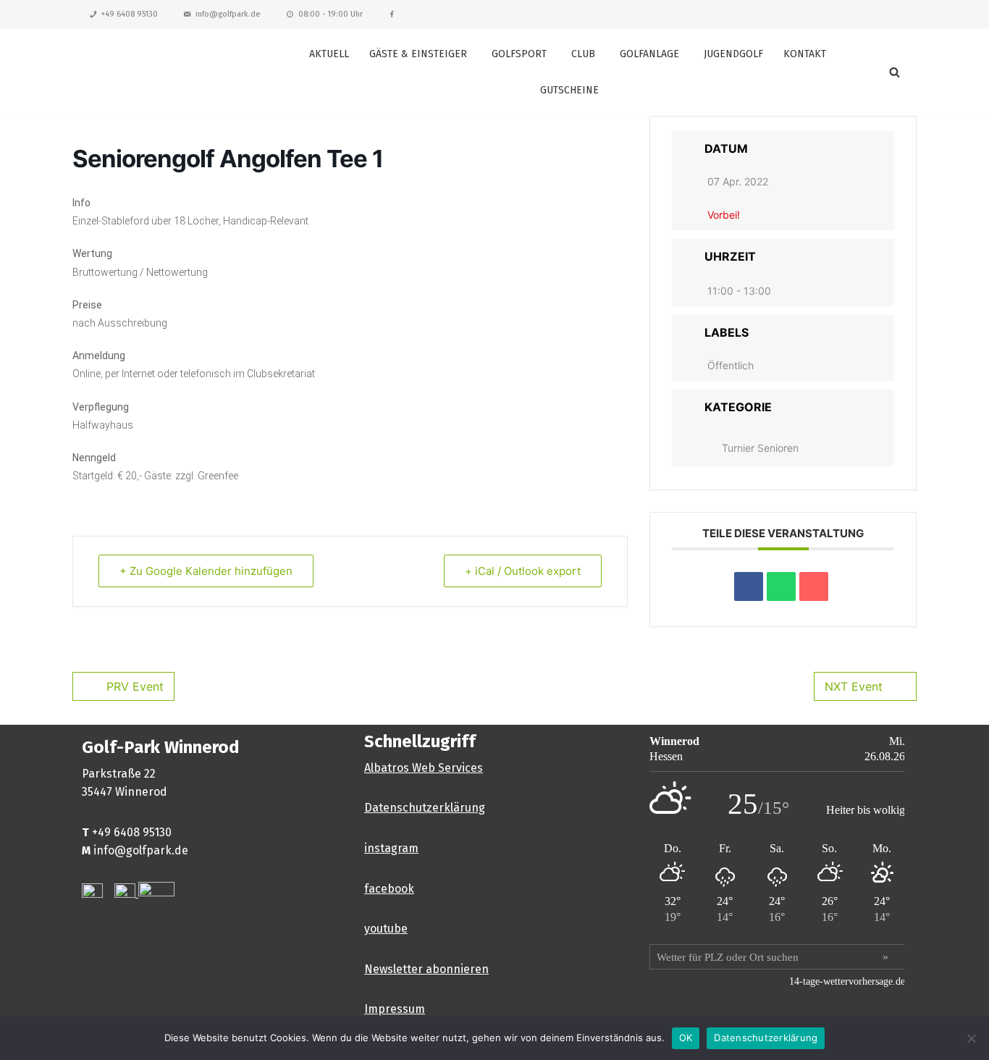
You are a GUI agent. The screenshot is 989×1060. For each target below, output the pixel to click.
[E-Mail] (813, 586)
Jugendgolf (733, 54)
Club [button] (583, 54)
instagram (391, 848)
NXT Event (854, 686)
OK (686, 1037)
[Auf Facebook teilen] (748, 586)
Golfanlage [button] (649, 54)
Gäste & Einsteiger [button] (418, 54)
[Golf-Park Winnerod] (161, 72)
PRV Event (135, 686)
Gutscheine (569, 90)
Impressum (394, 1009)
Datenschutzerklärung (424, 808)
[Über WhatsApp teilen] (781, 586)
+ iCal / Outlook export (523, 571)
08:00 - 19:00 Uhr (330, 14)
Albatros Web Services (423, 768)
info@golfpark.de (228, 14)
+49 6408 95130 (129, 14)
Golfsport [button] (519, 54)
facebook (389, 889)
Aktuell (329, 54)
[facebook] (392, 14)
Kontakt (804, 54)
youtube (386, 928)
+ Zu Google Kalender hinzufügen (206, 571)
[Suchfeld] (894, 72)
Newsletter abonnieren (426, 969)
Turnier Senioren (760, 448)
